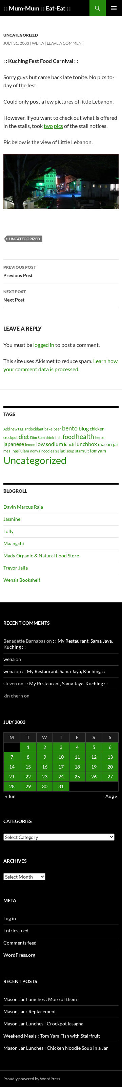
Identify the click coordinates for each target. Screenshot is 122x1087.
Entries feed (15, 930)
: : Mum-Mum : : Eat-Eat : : (37, 8)
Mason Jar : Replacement (29, 1011)
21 (12, 776)
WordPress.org (19, 955)
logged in (43, 344)
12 (94, 757)
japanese (13, 444)
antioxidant (33, 429)
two (48, 126)
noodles (47, 451)
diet (24, 436)
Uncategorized (20, 35)
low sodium (49, 444)
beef (57, 429)
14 (12, 767)
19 (94, 767)
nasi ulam (21, 450)
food (69, 436)
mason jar (108, 444)
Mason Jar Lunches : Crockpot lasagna (43, 1023)
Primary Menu (114, 8)
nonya (35, 451)
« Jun (10, 796)
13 (110, 757)
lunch (69, 444)
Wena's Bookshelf (21, 580)
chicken (97, 428)
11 (77, 757)
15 (28, 767)
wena (38, 43)
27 (110, 776)
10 (61, 757)
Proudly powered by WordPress (31, 1078)
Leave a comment (65, 43)
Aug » (111, 796)
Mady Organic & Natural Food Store (41, 555)
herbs (99, 437)
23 (44, 776)
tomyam (98, 450)
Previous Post (19, 271)
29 (28, 786)
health (85, 436)
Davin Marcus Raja (23, 507)
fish (58, 437)
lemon (30, 444)
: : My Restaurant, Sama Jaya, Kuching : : (63, 671)
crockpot (10, 437)
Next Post (14, 296)
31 (61, 786)
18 (77, 767)
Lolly (8, 531)
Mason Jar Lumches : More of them (40, 999)
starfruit (82, 451)
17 (61, 767)
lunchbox (86, 444)
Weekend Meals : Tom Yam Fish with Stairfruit (51, 1036)
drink (50, 437)
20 (110, 767)
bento (70, 428)
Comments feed (20, 943)
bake (48, 429)
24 (61, 776)
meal (7, 451)
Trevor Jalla (15, 568)
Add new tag (13, 429)
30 (44, 786)
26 (94, 776)
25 (77, 776)
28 (12, 786)
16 (44, 767)
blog (84, 428)
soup (70, 451)
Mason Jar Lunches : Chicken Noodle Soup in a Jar (55, 1048)
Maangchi (13, 543)
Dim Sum (37, 437)
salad (60, 450)
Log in (9, 918)
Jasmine (11, 519)
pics (58, 126)
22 (28, 776)
